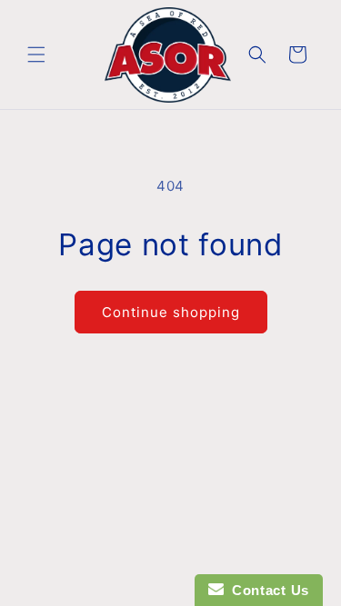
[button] (36, 55)
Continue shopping (171, 312)
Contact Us (266, 590)
